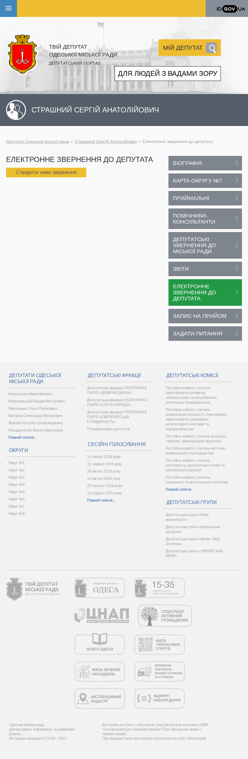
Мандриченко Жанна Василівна (35, 430)
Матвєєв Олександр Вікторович (35, 416)
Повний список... (22, 437)
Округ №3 (16, 477)
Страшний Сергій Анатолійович (106, 141)
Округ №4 (16, 485)
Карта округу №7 (197, 181)
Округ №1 (16, 463)
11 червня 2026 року (104, 464)
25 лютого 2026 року (104, 486)
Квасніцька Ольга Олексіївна (32, 408)
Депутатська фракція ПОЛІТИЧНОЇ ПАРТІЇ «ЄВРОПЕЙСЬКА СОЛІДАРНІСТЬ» (117, 417)
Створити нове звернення (46, 172)
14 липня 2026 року (104, 457)
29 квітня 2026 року (103, 471)
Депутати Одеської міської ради (37, 141)
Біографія (187, 163)
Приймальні (191, 198)
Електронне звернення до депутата (194, 292)
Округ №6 (16, 499)
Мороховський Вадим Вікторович (36, 401)
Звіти (181, 269)
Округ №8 (16, 514)
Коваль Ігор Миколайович (30, 394)
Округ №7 (16, 506)
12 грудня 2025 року (104, 493)
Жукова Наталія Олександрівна (35, 423)
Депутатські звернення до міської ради (194, 245)
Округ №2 (16, 470)
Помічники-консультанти (194, 219)
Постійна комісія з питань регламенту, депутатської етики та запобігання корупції (195, 465)
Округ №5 (16, 492)
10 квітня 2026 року (103, 478)
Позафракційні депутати (108, 429)
